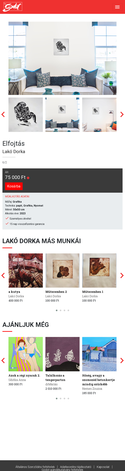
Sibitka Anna (17, 380)
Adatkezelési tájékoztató (75, 467)
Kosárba (14, 186)
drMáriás (51, 384)
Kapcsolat (103, 467)
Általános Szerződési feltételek (35, 467)
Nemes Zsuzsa (92, 389)
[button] (57, 310)
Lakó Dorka (13, 151)
